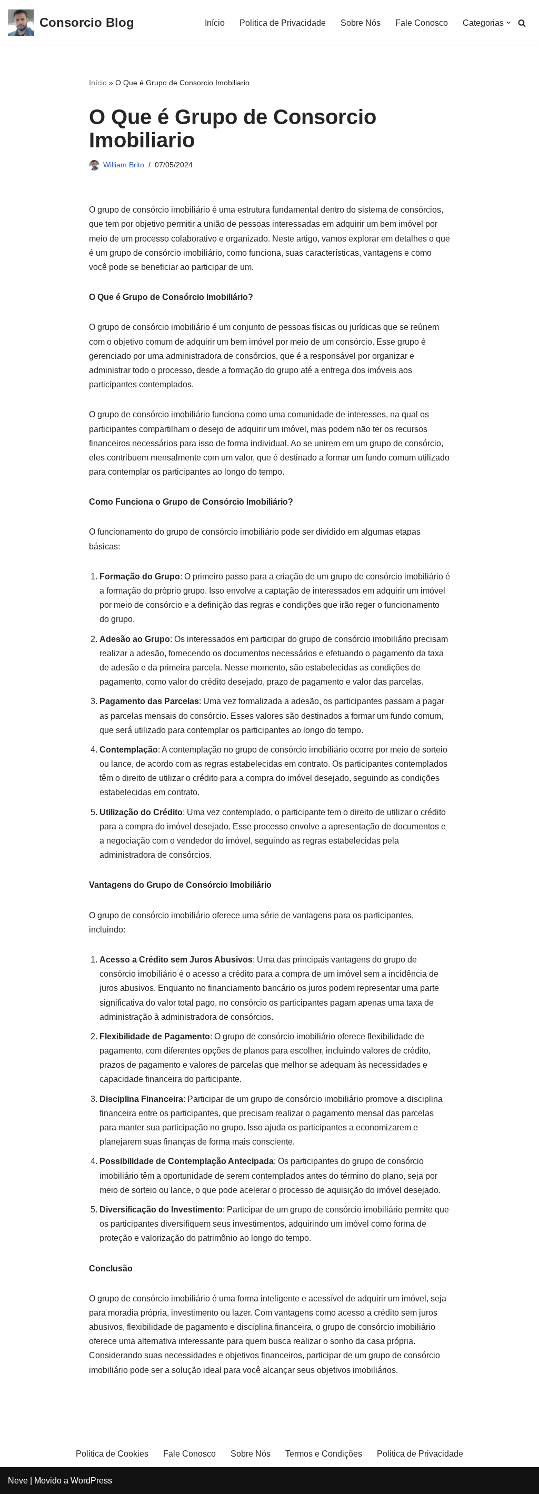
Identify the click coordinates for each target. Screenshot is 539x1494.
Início (215, 22)
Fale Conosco (421, 22)
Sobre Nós (361, 22)
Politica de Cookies (112, 1453)
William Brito (123, 165)
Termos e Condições (323, 1453)
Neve (18, 1480)
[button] (508, 23)
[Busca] (522, 23)
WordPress (91, 1480)
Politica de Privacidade (282, 22)
